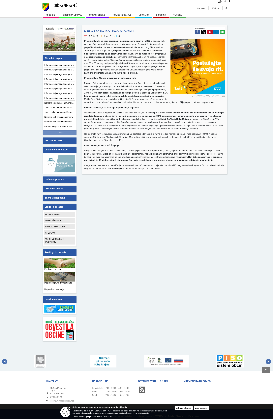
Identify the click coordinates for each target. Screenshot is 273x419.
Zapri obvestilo (201, 408)
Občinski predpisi (55, 179)
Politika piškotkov (104, 416)
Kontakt (201, 8)
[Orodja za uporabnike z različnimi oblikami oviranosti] (220, 1)
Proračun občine (54, 188)
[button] (4, 361)
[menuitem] (51, 16)
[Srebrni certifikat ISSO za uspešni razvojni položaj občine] (40, 361)
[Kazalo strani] (225, 1)
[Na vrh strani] (266, 370)
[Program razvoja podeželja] (166, 361)
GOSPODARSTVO (53, 214)
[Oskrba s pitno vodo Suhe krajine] (103, 361)
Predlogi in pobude (55, 252)
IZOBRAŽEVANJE (53, 220)
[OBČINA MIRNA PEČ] (45, 7)
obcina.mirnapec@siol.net (62, 401)
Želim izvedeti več (183, 408)
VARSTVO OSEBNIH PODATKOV (54, 240)
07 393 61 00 (56, 397)
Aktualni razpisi (53, 58)
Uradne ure (100, 381)
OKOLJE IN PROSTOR (55, 227)
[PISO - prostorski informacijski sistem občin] (230, 361)
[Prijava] (229, 1)
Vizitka (215, 8)
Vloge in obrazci (54, 207)
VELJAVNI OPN (53, 140)
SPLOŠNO (50, 233)
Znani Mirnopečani (55, 197)
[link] (197, 32)
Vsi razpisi (59, 132)
